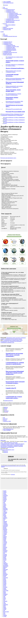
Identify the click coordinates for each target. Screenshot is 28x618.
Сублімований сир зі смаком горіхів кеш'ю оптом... (14, 397)
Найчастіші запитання (8, 28)
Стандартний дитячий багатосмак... (12, 75)
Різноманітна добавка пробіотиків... (12, 98)
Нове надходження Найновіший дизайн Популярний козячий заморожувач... (15, 373)
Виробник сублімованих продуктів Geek (12, 447)
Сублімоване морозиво (13, 16)
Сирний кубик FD (11, 388)
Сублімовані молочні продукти (13, 20)
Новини (5, 27)
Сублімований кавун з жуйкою (7, 443)
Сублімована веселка (13, 13)
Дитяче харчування (10, 22)
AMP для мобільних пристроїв (10, 442)
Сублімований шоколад (13, 17)
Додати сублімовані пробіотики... (15, 68)
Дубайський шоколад (19, 443)
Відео (7, 26)
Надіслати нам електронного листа (8, 157)
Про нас (5, 23)
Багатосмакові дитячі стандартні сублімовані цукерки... (15, 382)
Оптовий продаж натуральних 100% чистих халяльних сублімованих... (14, 355)
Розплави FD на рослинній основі (15, 111)
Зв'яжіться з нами (7, 29)
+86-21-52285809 (7, 1)
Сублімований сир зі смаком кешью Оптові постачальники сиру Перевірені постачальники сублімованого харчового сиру (11, 341)
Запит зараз (3, 440)
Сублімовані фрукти (10, 9)
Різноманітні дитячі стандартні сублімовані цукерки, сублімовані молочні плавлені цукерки (13, 338)
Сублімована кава (10, 18)
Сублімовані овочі (10, 10)
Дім (4, 7)
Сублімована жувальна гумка (14, 14)
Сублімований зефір (12, 15)
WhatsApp (5, 451)
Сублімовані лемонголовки (7, 445)
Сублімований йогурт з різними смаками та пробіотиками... (15, 363)
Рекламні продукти (10, 21)
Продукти (5, 8)
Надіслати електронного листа (7, 449)
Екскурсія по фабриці (10, 24)
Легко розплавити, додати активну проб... (13, 90)
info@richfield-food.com (8, 2)
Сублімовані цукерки (10, 11)
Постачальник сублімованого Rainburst (9, 446)
